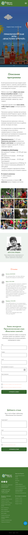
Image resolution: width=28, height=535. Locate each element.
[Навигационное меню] (26, 3)
